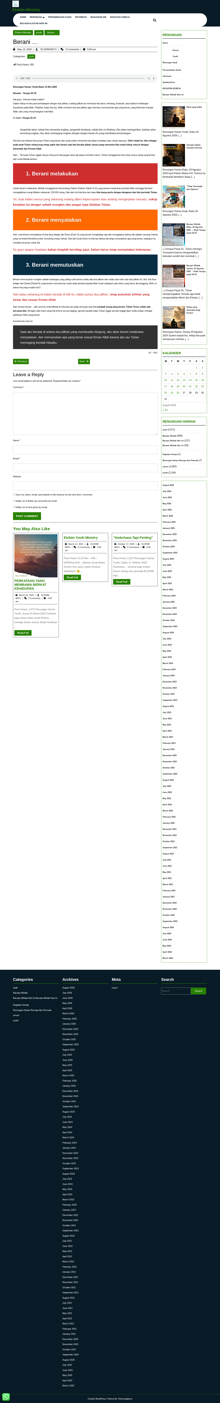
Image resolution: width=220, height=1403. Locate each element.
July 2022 (167, 786)
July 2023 (167, 712)
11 (172, 380)
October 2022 (169, 768)
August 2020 (168, 927)
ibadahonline (98, 17)
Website (17, 476)
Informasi (81, 17)
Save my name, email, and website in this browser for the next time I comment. (54, 494)
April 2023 (167, 731)
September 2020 (170, 921)
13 (184, 380)
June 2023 (167, 718)
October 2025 (169, 546)
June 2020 (167, 940)
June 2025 (167, 571)
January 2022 (169, 823)
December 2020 (170, 903)
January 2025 (169, 602)
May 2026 (167, 503)
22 (196, 386)
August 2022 (168, 780)
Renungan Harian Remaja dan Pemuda (180, 460)
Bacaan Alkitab (169, 436)
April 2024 (167, 657)
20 (184, 386)
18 (171, 386)
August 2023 (168, 706)
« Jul (165, 410)
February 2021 (169, 890)
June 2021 (167, 866)
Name (17, 440)
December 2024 (170, 608)
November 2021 (170, 835)
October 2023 (169, 694)
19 (178, 386)
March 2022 (168, 811)
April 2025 (167, 583)
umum (166, 466)
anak (165, 430)
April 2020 (167, 952)
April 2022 (167, 804)
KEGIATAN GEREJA (120, 17)
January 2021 (169, 897)
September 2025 (170, 553)
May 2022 (167, 798)
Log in (115, 987)
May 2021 (167, 872)
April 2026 (167, 510)
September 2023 (170, 700)
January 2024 (169, 675)
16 (202, 380)
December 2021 (170, 829)
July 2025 (167, 565)
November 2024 (170, 614)
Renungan (36, 17)
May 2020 (167, 946)
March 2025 (168, 589)
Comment (18, 387)
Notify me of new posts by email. (31, 507)
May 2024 (167, 651)
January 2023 (169, 749)
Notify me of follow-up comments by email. (36, 501)
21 (190, 386)
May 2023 (167, 725)
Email (16, 458)
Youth (175, 56)
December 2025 (170, 534)
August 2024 (168, 632)
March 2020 (168, 958)
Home (23, 17)
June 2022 (167, 792)
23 (202, 386)
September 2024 (170, 626)
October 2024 (169, 620)
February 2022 (169, 817)
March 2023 (168, 737)
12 (178, 380)
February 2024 (169, 669)
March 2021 (168, 884)
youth (39, 32)
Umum (176, 50)
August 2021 (168, 854)
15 (196, 380)
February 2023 (169, 743)
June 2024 (167, 645)
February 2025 (169, 596)
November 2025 (170, 540)
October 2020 (169, 915)
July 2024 (167, 639)
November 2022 (170, 761)
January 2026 (169, 528)
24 (165, 392)
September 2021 (170, 847)
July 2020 (167, 933)
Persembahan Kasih (59, 17)
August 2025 (168, 559)
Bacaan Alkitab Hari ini (33, 23)
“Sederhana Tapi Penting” (133, 537)
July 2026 (167, 491)
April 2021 (167, 878)
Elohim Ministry (26, 10)
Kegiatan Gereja (170, 454)
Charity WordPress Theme (101, 1398)
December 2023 (170, 682)
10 (165, 380)
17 (165, 386)
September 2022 (170, 774)
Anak (175, 62)
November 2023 (170, 688)
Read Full (24, 633)
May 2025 (167, 577)
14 (190, 380)
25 (171, 392)
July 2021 (167, 860)
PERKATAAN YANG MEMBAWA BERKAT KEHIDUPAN (30, 585)
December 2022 (170, 755)
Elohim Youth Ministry (81, 537)
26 (178, 392)
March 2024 (168, 663)
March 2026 (168, 516)
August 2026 (168, 485)
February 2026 (169, 522)
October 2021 (169, 841)
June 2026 (167, 497)
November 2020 (170, 909)
